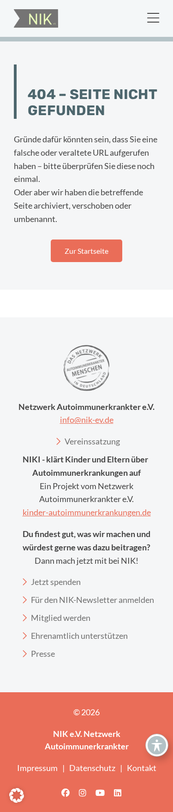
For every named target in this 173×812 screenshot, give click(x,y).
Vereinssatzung (92, 441)
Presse (43, 653)
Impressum (37, 768)
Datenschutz (92, 768)
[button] (16, 795)
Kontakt (141, 768)
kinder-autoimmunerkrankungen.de (87, 512)
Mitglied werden (60, 618)
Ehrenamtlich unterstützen (79, 636)
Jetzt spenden (56, 582)
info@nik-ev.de (86, 420)
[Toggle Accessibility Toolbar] (157, 745)
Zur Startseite (86, 250)
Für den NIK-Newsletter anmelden (92, 600)
